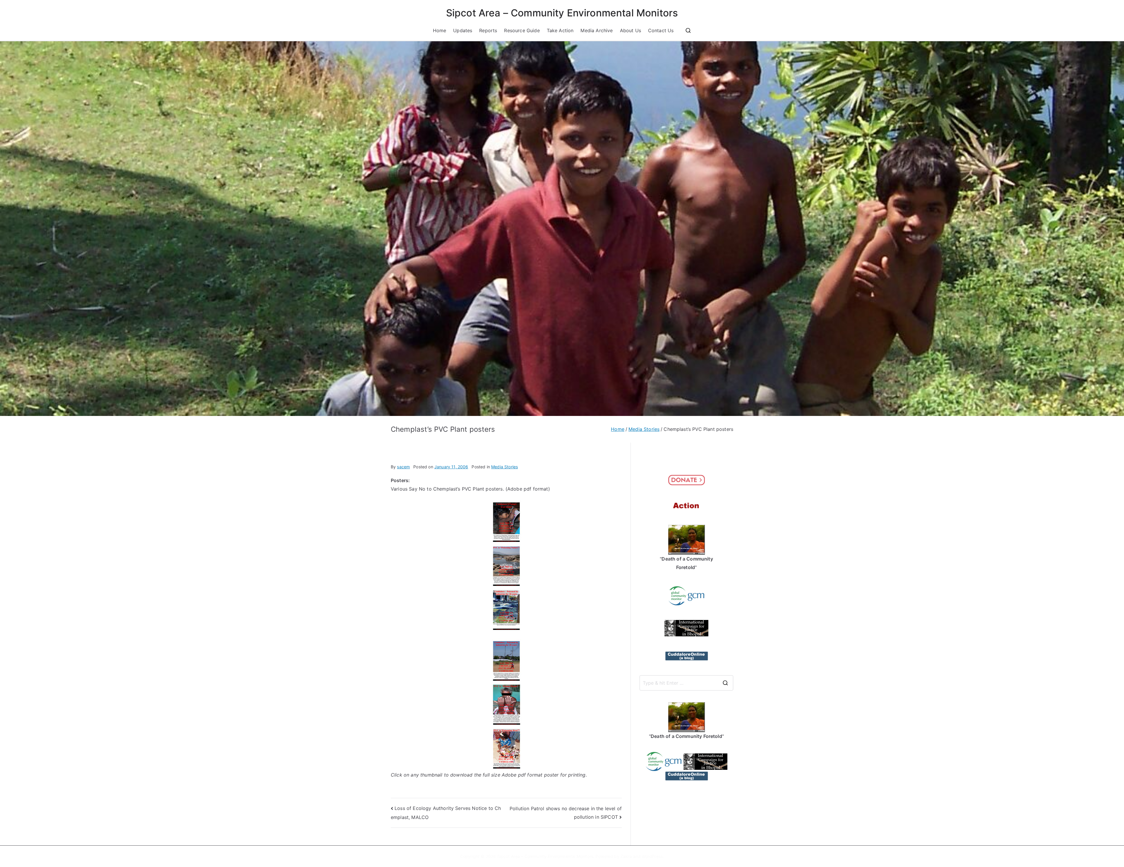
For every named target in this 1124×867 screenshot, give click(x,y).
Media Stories (504, 466)
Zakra (626, 856)
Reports (488, 30)
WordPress (652, 856)
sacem (403, 466)
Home (439, 30)
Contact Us (661, 30)
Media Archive (596, 30)
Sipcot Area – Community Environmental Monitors (562, 13)
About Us (630, 30)
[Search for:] (686, 683)
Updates (462, 30)
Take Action (560, 30)
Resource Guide (521, 30)
